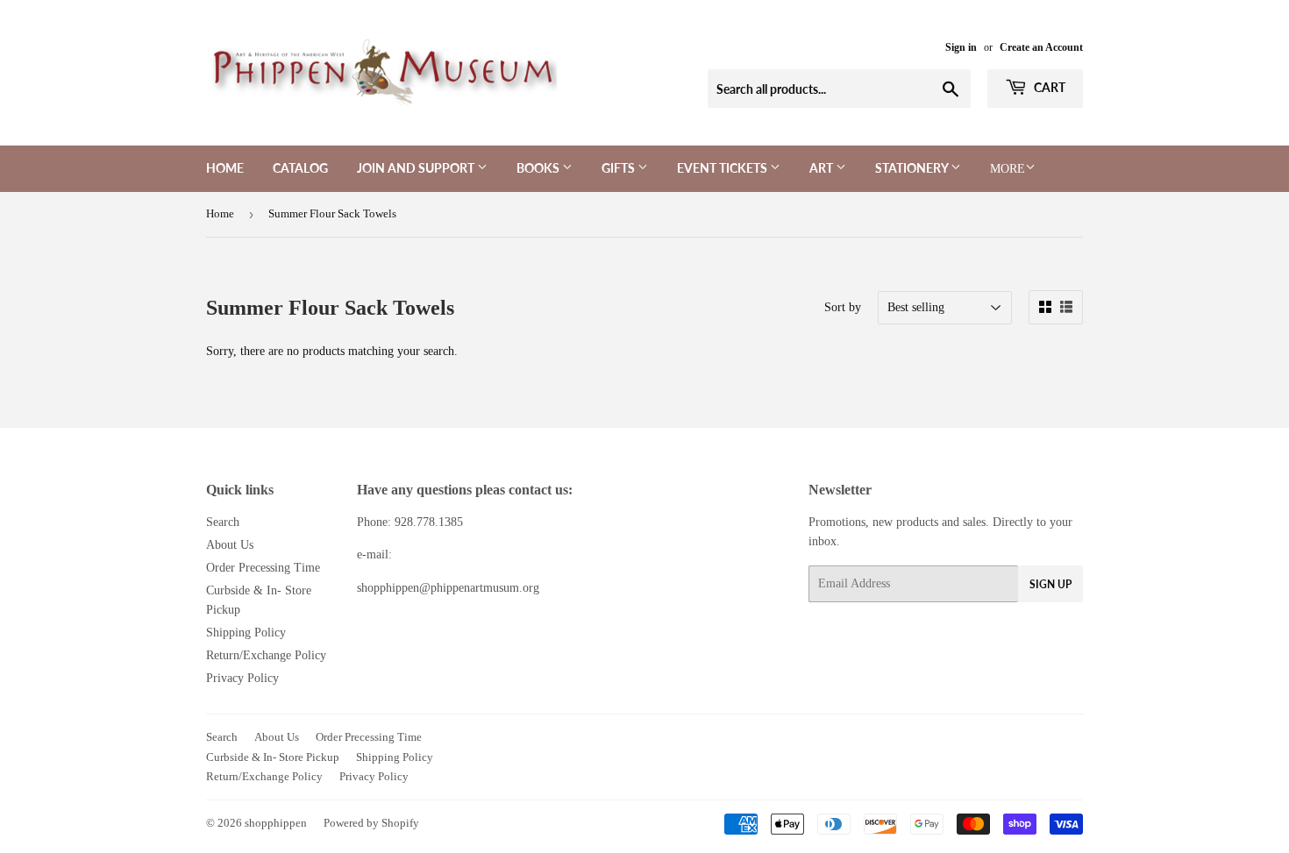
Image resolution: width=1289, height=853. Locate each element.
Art (822, 167)
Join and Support (417, 167)
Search (222, 522)
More (1007, 168)
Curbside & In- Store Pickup (272, 757)
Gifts (619, 167)
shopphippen (276, 822)
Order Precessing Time (263, 567)
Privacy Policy (242, 678)
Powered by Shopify (371, 822)
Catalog (300, 167)
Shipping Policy (246, 632)
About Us (229, 544)
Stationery (913, 167)
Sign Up (1050, 584)
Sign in (961, 47)
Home (225, 167)
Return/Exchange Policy (266, 655)
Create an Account (1041, 47)
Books (539, 167)
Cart (1048, 87)
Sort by (842, 307)
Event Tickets (723, 167)
